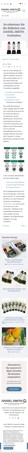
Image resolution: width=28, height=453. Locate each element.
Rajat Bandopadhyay (15, 351)
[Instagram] (5, 4)
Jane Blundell (17, 322)
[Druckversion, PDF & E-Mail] (7, 64)
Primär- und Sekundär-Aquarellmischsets (14, 261)
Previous (6, 226)
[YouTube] (10, 4)
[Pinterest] (7, 4)
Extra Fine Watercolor (12, 264)
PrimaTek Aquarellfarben (16, 182)
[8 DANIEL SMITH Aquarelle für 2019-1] (14, 298)
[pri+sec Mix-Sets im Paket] (14, 240)
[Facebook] (2, 4)
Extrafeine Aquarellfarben (14, 92)
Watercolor (20, 264)
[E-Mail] (20, 67)
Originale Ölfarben (14, 187)
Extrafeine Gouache (13, 100)
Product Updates (14, 59)
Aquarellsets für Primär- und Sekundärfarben (14, 290)
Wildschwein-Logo (9, 204)
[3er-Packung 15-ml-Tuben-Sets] (14, 269)
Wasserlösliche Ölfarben (16, 185)
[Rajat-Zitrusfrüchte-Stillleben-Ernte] (14, 328)
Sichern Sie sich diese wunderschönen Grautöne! (14, 319)
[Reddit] (6, 67)
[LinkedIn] (9, 67)
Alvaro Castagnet (9, 322)
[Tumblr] (14, 67)
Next (23, 226)
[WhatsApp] (11, 67)
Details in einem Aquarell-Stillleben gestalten (14, 348)
